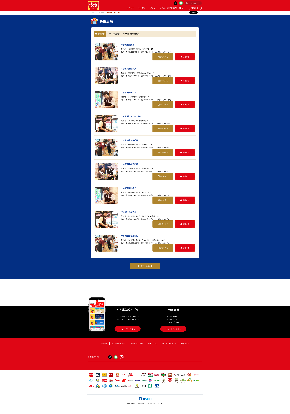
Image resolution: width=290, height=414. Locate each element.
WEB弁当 (142, 8)
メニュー (130, 8)
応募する (186, 57)
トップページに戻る (145, 266)
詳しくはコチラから (127, 329)
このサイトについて (136, 343)
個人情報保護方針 (118, 343)
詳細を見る (164, 57)
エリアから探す (114, 34)
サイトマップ (153, 343)
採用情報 (194, 8)
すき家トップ (95, 12)
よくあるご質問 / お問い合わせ (171, 8)
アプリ (152, 8)
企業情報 (104, 343)
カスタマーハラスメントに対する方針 (175, 343)
